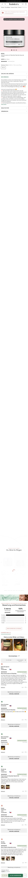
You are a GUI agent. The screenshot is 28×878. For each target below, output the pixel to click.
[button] (14, 73)
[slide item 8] (16, 590)
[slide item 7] (14, 590)
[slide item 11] (21, 590)
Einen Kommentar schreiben (14, 628)
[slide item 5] (11, 590)
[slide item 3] (14, 50)
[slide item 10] (19, 590)
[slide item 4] (16, 50)
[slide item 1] (11, 50)
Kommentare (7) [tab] (6, 632)
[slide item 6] (13, 590)
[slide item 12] (22, 590)
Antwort (3, 687)
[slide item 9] (18, 590)
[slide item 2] (13, 50)
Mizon (2, 53)
